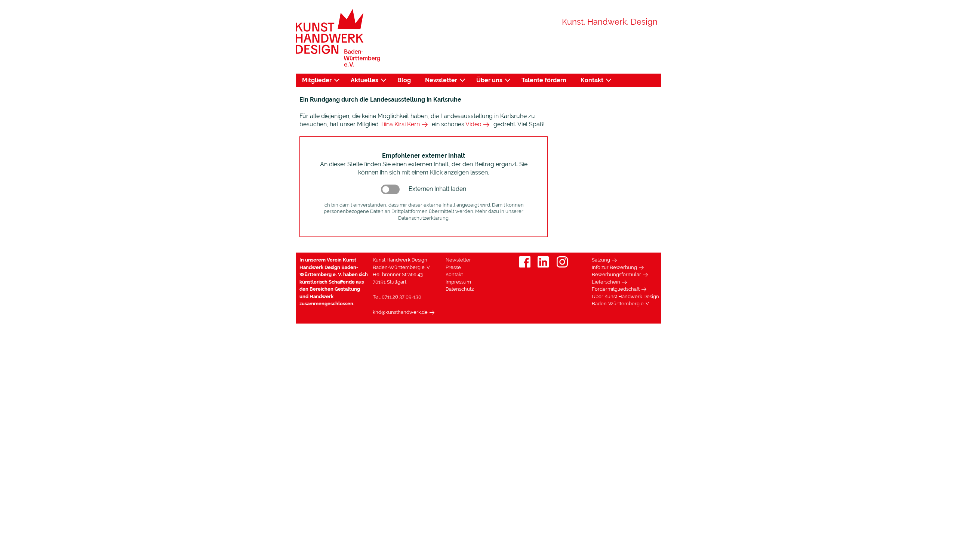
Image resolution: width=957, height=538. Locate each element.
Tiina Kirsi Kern (400, 124)
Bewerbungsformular (616, 274)
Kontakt (592, 80)
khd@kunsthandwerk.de (400, 312)
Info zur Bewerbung (614, 267)
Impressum (458, 282)
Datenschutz (460, 289)
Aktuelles (364, 80)
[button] (390, 189)
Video (473, 124)
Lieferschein (606, 282)
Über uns (489, 80)
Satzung (601, 260)
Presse (453, 267)
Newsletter (441, 80)
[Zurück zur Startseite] (338, 38)
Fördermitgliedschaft (616, 289)
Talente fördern (543, 80)
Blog (404, 80)
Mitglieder (317, 80)
